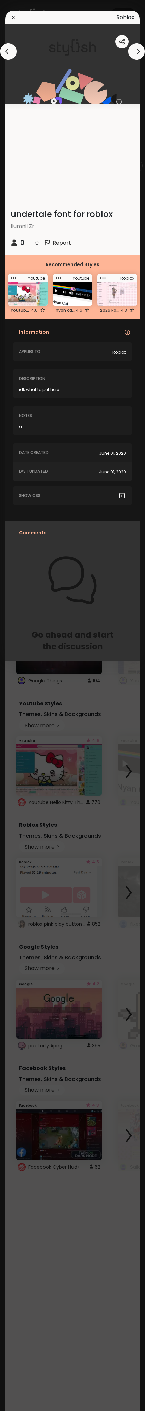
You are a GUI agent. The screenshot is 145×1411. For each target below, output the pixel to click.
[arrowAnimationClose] (8, 51)
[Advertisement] (27, 706)
